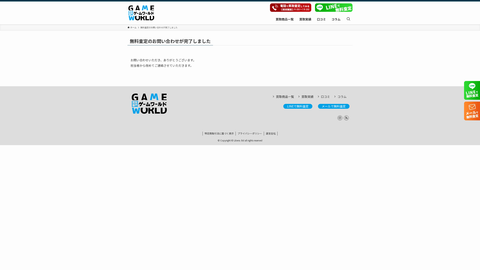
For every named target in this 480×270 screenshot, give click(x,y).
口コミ (325, 96)
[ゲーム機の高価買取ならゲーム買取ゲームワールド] (141, 12)
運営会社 (271, 133)
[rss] (346, 118)
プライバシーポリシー (250, 133)
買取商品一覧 (285, 96)
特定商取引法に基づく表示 (219, 133)
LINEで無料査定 (298, 106)
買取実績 (308, 96)
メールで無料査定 (334, 106)
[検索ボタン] (348, 19)
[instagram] (340, 118)
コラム (342, 96)
